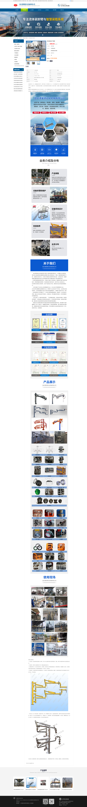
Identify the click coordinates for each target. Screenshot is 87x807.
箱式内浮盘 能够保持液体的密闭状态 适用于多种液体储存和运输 (18, 88)
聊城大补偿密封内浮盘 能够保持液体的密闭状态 (33, 789)
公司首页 (16, 9)
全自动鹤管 (16, 55)
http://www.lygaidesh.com (30, 763)
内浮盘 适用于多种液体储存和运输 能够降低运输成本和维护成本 (18, 78)
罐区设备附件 (16, 50)
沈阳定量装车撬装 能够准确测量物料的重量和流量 (21, 789)
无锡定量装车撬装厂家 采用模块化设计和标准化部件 (46, 789)
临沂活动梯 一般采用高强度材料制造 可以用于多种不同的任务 (18, 74)
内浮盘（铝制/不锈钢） (18, 46)
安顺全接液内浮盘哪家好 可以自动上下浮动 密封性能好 (18, 90)
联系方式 (62, 9)
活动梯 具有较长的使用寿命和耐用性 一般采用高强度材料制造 (18, 72)
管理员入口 (28, 803)
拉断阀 (15, 59)
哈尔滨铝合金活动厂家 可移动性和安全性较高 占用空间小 (18, 86)
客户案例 (54, 9)
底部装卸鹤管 (16, 63)
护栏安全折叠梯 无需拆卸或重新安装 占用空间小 (18, 84)
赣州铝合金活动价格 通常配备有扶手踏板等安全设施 (70, 789)
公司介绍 (39, 9)
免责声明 (25, 803)
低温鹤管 (16, 61)
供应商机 (24, 9)
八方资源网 (22, 803)
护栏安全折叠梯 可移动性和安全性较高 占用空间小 (18, 82)
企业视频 (32, 9)
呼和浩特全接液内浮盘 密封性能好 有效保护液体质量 (18, 80)
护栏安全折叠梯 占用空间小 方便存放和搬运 (18, 76)
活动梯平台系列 (17, 48)
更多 (22, 69)
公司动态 (47, 9)
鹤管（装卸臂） (17, 44)
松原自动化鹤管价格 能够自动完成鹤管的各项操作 (58, 789)
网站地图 (32, 803)
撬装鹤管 (16, 57)
